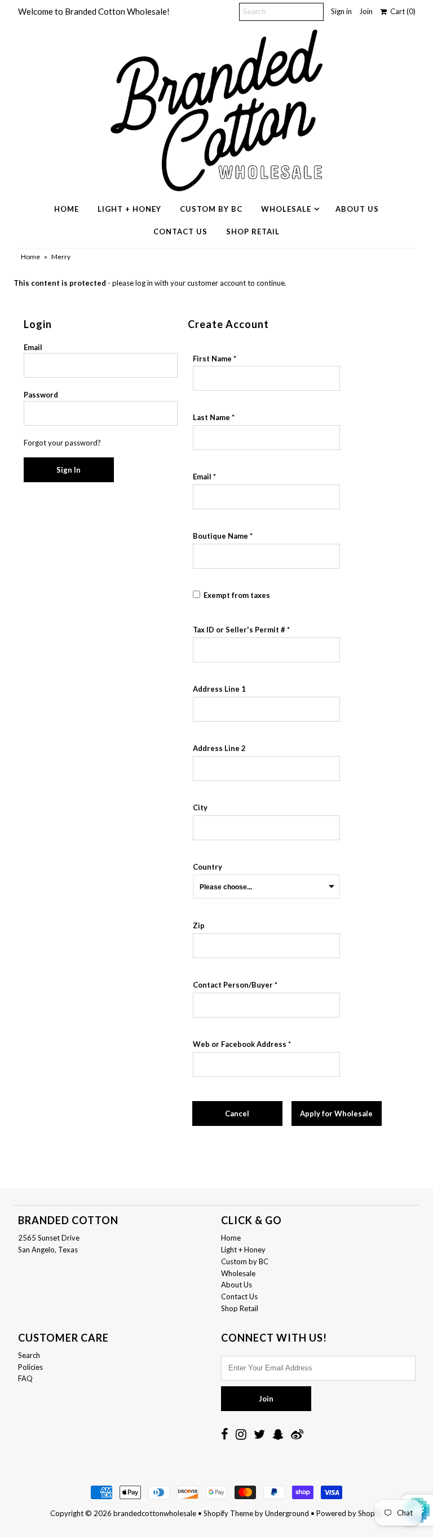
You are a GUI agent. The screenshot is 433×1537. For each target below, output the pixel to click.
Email (33, 347)
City (200, 807)
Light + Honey (129, 208)
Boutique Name (220, 535)
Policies (30, 1367)
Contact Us (180, 231)
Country (207, 866)
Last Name (211, 417)
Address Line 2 (219, 748)
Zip (199, 925)
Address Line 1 (219, 688)
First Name (212, 358)
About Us (357, 208)
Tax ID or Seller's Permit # (239, 629)
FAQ (25, 1378)
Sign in (341, 11)
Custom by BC (211, 208)
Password (41, 394)
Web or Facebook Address (239, 1044)
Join (366, 11)
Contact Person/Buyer (233, 984)
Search (29, 1355)
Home (66, 208)
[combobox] (266, 709)
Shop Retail (253, 231)
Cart (401, 11)
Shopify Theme (228, 1513)
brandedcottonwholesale (154, 1513)
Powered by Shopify (349, 1513)
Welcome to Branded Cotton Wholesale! (94, 11)
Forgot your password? (62, 442)
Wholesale (286, 208)
